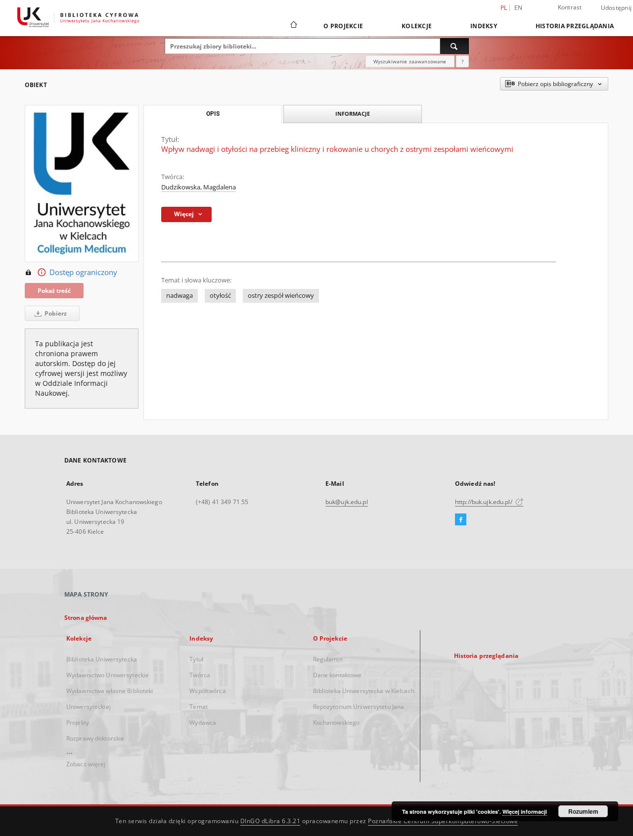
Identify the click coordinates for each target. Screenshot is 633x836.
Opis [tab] (213, 113)
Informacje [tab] (352, 113)
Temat (198, 706)
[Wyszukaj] (454, 46)
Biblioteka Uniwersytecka (101, 659)
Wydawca (202, 722)
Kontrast (570, 7)
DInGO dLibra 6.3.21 (270, 821)
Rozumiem (583, 811)
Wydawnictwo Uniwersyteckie (107, 675)
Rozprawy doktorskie (95, 738)
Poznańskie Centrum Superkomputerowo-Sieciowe (443, 821)
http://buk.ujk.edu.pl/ (484, 502)
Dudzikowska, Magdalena (198, 187)
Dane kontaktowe (337, 675)
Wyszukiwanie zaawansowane (410, 61)
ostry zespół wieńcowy (281, 295)
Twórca (199, 675)
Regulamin (328, 659)
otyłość (220, 295)
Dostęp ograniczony (83, 272)
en (518, 7)
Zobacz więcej (86, 764)
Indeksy (483, 26)
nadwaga (179, 295)
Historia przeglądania (575, 26)
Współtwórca (207, 691)
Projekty (77, 722)
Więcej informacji (524, 811)
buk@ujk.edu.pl (346, 502)
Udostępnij (616, 8)
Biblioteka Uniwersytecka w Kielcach (363, 691)
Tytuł (196, 659)
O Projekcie (343, 26)
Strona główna (85, 617)
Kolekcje (417, 26)
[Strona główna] (293, 26)
